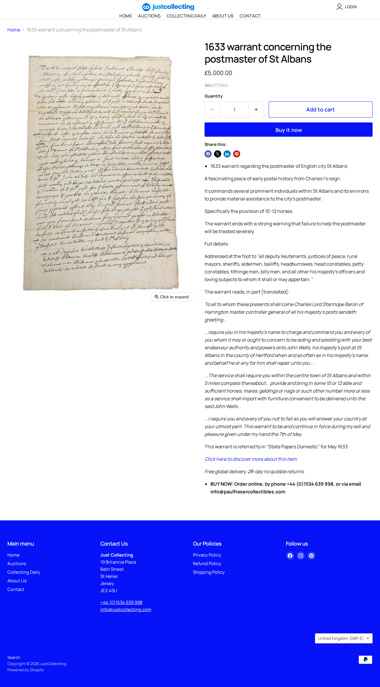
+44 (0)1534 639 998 (121, 602)
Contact (250, 16)
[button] (347, 6)
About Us (223, 16)
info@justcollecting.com (125, 609)
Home (125, 16)
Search (13, 657)
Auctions (149, 16)
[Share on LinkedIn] (227, 153)
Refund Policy (207, 563)
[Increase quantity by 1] (256, 109)
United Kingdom (341, 638)
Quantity (214, 96)
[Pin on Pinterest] (236, 153)
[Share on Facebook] (208, 153)
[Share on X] (217, 153)
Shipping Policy (209, 572)
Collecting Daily (186, 16)
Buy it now (289, 129)
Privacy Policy (207, 555)
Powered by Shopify (25, 669)
